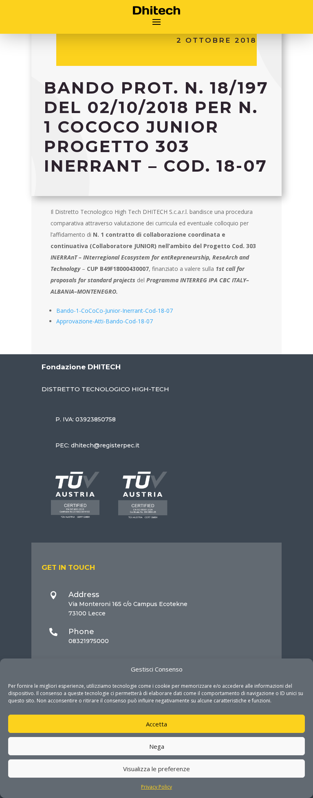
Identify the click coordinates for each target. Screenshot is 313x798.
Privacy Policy (156, 786)
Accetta (156, 724)
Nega (156, 746)
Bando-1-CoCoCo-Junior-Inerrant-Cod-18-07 (114, 310)
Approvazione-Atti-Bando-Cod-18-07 (104, 321)
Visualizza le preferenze (156, 769)
